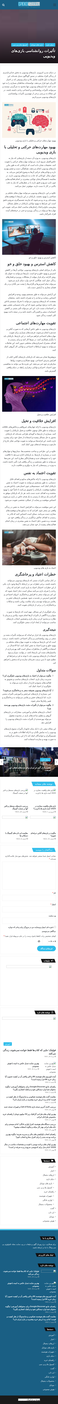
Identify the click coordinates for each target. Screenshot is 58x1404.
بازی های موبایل (37, 45)
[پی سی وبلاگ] (29, 5)
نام (54, 893)
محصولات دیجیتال (45, 1204)
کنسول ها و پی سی (20, 45)
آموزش (51, 1167)
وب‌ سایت (52, 916)
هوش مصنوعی (48, 1221)
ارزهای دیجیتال (48, 1175)
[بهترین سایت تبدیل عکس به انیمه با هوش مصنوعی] (48, 1067)
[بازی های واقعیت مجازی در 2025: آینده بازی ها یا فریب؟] (43, 796)
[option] (29, 762)
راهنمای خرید (49, 1192)
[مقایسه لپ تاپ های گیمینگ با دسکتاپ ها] (15, 823)
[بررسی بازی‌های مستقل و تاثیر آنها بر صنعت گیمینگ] (15, 796)
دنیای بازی (50, 45)
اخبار (52, 1171)
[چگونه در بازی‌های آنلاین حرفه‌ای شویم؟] (43, 823)
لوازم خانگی (47, 1200)
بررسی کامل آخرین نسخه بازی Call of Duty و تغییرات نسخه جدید (30, 1107)
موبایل (51, 1217)
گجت (52, 1208)
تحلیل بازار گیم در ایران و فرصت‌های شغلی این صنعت (30, 768)
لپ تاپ (51, 1212)
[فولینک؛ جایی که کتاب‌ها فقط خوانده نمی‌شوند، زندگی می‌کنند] (48, 1275)
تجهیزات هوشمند (45, 1196)
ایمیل (53, 904)
